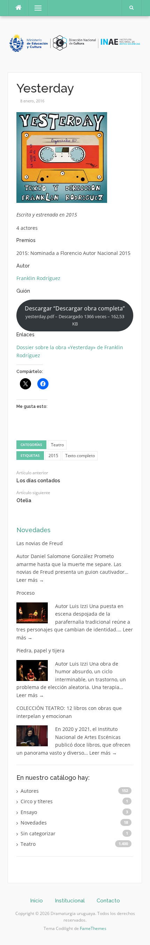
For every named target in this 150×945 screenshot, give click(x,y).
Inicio (36, 901)
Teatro (57, 445)
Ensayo (29, 812)
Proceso (25, 592)
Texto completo (80, 456)
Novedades (33, 530)
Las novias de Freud (39, 543)
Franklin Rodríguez (38, 278)
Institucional (70, 901)
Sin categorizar (38, 833)
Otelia (23, 500)
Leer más (30, 580)
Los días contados (38, 480)
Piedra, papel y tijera (40, 650)
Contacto (108, 901)
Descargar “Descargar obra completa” (75, 316)
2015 (53, 456)
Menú (35, 8)
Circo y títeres (37, 801)
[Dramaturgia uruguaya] (75, 43)
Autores (30, 791)
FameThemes (93, 928)
